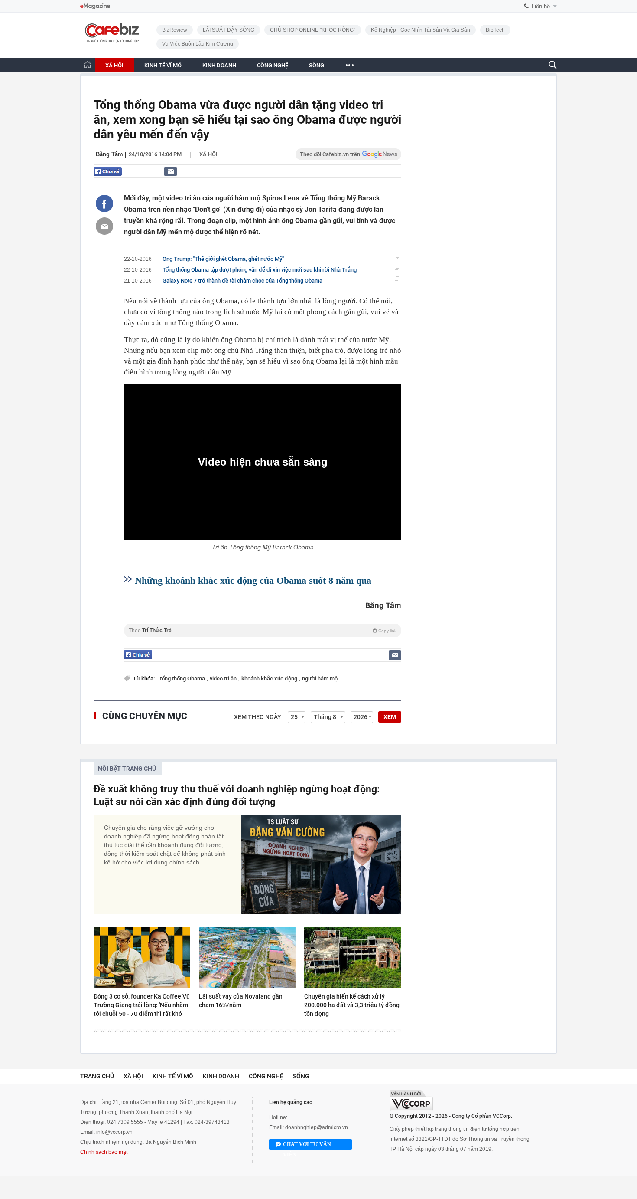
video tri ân (224, 678)
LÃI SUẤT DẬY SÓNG (228, 30)
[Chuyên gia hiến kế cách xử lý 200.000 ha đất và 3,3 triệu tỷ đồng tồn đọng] (352, 957)
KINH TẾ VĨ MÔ (163, 65)
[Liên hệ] (170, 171)
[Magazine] (95, 6)
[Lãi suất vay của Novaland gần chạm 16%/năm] (247, 957)
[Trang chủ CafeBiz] (87, 64)
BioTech (495, 30)
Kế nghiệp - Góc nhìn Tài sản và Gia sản (420, 30)
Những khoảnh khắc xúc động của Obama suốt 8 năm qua (253, 580)
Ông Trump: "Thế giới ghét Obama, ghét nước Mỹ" (223, 259)
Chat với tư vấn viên (307, 1145)
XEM (390, 716)
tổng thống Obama (183, 678)
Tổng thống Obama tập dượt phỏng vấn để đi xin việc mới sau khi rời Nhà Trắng (259, 269)
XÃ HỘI (114, 65)
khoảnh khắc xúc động (270, 678)
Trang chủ (97, 1076)
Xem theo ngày (257, 716)
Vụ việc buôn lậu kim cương (197, 44)
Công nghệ (266, 1076)
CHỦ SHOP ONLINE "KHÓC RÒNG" (312, 30)
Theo (262, 630)
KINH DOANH (219, 65)
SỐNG (316, 65)
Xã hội (208, 154)
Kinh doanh (221, 1076)
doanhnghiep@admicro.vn (316, 1127)
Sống (301, 1076)
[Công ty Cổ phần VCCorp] (411, 1100)
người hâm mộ (320, 678)
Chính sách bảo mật (103, 1152)
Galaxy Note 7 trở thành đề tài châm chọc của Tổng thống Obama (242, 280)
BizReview (174, 30)
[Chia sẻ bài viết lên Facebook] (104, 203)
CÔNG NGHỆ (272, 65)
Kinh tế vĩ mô (173, 1076)
